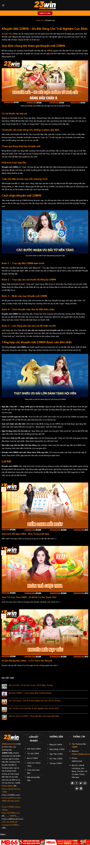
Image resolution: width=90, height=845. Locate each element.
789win (5, 810)
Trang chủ (39, 20)
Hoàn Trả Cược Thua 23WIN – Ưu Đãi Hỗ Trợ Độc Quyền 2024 (29, 597)
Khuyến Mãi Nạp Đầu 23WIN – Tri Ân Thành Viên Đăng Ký (27, 660)
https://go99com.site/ (11, 797)
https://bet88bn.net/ (11, 812)
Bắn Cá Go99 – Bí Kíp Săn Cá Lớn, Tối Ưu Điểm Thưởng (31, 685)
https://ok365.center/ (11, 789)
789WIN (12, 816)
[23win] (45, 5)
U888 (4, 791)
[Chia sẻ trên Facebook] (77, 783)
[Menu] (3, 5)
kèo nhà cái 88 (8, 821)
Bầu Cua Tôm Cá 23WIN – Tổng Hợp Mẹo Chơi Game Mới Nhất (34, 716)
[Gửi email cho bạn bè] (85, 783)
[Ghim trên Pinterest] (77, 788)
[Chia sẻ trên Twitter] (81, 783)
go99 (17, 801)
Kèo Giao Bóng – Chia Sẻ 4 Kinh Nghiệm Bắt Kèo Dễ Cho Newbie (35, 700)
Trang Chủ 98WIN (11, 825)
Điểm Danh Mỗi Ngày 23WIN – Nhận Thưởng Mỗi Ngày (25, 534)
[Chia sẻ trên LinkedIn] (81, 788)
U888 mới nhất (8, 801)
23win (2, 834)
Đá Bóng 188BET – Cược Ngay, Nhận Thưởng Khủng (30, 693)
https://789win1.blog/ (11, 806)
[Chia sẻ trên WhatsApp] (72, 783)
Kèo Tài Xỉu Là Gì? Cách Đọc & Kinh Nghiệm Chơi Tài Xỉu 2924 (33, 708)
